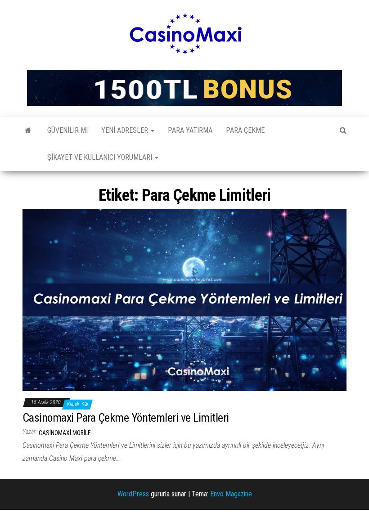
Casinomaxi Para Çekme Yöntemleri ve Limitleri (125, 417)
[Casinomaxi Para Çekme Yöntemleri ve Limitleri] (184, 299)
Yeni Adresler (125, 130)
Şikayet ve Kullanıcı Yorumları (100, 157)
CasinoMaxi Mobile (65, 432)
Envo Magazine (231, 494)
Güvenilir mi (67, 130)
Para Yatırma (190, 130)
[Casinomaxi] (28, 130)
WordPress (133, 494)
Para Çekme (245, 130)
